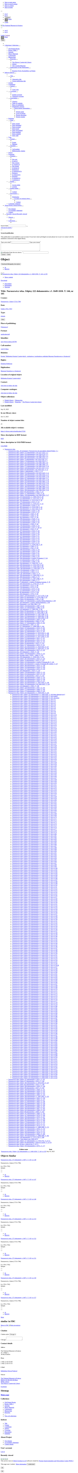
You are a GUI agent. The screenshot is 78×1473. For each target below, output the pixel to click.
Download (4, 280)
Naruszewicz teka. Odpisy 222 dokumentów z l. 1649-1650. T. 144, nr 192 (34, 1026)
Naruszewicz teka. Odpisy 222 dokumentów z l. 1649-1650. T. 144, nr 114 (34, 892)
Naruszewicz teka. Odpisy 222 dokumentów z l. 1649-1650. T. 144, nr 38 (34, 762)
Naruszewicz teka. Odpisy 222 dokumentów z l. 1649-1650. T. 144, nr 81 (34, 836)
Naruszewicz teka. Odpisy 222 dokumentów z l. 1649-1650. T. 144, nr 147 (34, 948)
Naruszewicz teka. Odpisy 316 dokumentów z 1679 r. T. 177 (26, 1146)
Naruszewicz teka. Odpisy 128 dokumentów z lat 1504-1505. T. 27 (28, 495)
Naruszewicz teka (10, 449)
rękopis (3, 316)
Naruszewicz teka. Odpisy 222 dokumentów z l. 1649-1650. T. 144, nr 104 (34, 875)
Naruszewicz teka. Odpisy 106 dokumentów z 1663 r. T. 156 (26, 1098)
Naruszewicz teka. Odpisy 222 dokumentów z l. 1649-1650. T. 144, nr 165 (34, 980)
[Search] (27, 226)
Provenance (14, 193)
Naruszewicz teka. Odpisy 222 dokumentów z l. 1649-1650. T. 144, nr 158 (34, 969)
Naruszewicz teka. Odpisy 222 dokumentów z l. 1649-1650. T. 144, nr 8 (34, 711)
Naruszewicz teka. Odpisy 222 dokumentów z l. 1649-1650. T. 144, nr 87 (34, 846)
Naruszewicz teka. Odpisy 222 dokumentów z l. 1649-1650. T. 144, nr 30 (34, 749)
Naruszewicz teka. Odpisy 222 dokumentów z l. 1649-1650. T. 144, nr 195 (34, 1032)
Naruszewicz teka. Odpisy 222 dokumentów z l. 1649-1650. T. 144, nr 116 (34, 895)
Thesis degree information (22, 108)
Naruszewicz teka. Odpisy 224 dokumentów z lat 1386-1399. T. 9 (28, 464)
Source (10, 152)
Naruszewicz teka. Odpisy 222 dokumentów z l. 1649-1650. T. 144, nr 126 (34, 912)
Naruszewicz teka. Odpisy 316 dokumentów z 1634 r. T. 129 (26, 667)
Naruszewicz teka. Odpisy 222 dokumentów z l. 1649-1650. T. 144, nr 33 (34, 754)
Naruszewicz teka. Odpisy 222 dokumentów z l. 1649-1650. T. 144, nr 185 (34, 1015)
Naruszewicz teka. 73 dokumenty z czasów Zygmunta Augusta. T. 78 (29, 582)
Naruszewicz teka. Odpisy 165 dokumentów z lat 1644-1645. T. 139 (29, 684)
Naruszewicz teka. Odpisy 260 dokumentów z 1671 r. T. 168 (26, 1118)
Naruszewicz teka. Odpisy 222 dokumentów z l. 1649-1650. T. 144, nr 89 (34, 849)
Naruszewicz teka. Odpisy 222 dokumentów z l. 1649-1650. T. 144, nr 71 (34, 819)
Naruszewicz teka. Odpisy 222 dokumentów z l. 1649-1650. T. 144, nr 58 (34, 796)
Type (9, 137)
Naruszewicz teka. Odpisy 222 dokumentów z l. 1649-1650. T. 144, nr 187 (34, 1018)
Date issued (15, 129)
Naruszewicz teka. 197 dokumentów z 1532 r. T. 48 (23, 531)
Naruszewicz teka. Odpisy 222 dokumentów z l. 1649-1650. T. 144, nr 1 (34, 699)
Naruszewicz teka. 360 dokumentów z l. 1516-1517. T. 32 (25, 504)
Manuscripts (12, 57)
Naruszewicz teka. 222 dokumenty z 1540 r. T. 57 (23, 546)
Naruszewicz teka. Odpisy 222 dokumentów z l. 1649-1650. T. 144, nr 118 (34, 899)
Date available (16, 134)
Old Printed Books (14, 48)
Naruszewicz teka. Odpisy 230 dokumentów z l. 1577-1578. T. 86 (28, 595)
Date (12, 120)
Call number (16, 149)
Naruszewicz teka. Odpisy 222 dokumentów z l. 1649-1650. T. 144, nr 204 (34, 1047)
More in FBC (5, 1325)
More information (21, 1464)
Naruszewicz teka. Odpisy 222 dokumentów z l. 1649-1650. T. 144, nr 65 (34, 808)
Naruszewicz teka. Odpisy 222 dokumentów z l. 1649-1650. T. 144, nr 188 (34, 1020)
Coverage (13, 91)
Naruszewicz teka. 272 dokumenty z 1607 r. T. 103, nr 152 (18, 1238)
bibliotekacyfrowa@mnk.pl (9, 1371)
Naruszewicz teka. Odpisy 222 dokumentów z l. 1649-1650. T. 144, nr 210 (34, 1057)
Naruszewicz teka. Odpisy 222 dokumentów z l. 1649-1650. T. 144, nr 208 (34, 1054)
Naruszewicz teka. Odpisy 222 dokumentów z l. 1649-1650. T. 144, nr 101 (34, 870)
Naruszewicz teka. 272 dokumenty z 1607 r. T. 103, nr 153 (18, 1219)
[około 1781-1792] (6, 309)
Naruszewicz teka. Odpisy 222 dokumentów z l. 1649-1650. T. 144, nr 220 (34, 1074)
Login (6, 22)
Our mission (12, 209)
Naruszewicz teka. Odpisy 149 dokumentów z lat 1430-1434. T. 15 (28, 475)
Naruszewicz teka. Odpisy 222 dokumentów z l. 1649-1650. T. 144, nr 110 (34, 885)
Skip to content (9, 6)
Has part (14, 159)
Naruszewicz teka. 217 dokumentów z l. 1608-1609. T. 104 (26, 626)
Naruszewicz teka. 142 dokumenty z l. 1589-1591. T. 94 (25, 609)
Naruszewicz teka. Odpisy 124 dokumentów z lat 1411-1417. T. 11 (28, 468)
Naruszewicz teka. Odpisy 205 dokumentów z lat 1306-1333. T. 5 (28, 458)
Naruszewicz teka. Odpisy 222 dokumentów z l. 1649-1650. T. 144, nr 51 (34, 785)
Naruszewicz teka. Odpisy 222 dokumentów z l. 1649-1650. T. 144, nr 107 (34, 880)
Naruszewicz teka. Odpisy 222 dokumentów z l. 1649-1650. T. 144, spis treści (35, 698)
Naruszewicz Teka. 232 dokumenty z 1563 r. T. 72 (23, 572)
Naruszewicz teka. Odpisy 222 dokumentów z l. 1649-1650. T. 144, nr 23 (34, 737)
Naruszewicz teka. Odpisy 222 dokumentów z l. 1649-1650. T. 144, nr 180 (34, 1006)
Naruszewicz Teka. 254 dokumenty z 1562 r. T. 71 (23, 570)
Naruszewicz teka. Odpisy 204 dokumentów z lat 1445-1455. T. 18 (28, 480)
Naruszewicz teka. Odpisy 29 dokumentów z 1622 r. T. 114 (26, 643)
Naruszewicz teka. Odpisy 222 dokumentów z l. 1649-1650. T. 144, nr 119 (34, 900)
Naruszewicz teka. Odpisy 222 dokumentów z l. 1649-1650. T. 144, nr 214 (34, 1064)
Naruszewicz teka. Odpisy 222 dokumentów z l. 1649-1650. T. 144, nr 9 (34, 713)
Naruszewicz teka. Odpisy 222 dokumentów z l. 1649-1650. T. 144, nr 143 (34, 941)
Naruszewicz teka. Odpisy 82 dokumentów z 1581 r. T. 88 (25, 599)
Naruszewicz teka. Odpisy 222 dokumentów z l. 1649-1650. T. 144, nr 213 (34, 1062)
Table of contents (17, 103)
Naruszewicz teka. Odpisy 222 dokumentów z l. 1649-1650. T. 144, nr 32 (34, 752)
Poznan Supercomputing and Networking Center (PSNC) (56, 1461)
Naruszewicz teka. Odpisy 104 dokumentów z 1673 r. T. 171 (26, 1124)
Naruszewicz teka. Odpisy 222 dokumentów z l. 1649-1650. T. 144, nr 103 (34, 873)
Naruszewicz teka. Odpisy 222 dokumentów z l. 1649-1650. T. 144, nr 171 (34, 991)
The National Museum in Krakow (11, 1378)
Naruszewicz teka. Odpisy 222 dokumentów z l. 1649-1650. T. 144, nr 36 (34, 759)
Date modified (16, 132)
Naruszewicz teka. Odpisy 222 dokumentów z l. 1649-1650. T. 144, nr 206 (34, 1050)
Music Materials (13, 54)
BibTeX (7, 269)
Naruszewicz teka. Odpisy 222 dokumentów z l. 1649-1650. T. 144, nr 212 (34, 1061)
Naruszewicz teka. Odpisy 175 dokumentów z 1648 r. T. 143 (26, 691)
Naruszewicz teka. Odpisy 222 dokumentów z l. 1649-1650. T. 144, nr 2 (34, 701)
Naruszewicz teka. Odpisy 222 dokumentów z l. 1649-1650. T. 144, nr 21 (34, 733)
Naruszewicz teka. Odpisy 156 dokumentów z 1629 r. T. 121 (26, 653)
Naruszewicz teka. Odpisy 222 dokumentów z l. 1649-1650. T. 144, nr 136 (34, 929)
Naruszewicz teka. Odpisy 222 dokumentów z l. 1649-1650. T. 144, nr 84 (34, 841)
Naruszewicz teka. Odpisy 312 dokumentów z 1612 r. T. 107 (26, 631)
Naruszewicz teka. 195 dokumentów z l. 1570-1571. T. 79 (25, 584)
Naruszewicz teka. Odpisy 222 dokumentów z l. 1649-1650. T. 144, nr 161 (34, 974)
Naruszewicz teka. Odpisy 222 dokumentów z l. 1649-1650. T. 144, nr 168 (34, 986)
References (15, 169)
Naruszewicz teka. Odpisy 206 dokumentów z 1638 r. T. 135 (26, 677)
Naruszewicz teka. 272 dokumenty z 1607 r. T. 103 (23, 624)
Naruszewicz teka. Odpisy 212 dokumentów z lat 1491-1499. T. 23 (28, 488)
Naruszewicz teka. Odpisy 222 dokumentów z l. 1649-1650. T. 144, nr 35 (34, 757)
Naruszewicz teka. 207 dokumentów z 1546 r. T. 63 (23, 556)
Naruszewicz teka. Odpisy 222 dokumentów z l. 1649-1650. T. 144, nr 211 (34, 1059)
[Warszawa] (4, 327)
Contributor (11, 84)
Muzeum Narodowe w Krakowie (11, 371)
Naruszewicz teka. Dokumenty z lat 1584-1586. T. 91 (24, 604)
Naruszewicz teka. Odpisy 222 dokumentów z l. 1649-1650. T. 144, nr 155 (34, 962)
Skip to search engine (11, 4)
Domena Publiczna (6, 363)
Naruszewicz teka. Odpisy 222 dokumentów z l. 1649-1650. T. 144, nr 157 (34, 967)
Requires (15, 176)
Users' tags (15, 89)
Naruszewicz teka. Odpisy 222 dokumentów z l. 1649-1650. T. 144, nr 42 (34, 769)
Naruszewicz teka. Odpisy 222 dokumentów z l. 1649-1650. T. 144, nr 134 (34, 926)
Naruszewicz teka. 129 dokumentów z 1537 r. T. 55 (23, 543)
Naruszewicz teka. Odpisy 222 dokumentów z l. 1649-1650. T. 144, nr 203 (34, 1045)
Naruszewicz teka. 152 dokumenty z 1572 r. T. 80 (23, 585)
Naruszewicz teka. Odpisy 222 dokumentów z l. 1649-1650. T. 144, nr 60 (34, 800)
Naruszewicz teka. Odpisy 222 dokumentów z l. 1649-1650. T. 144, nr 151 (34, 955)
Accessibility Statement (15, 210)
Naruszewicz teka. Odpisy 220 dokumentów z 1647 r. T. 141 (26, 687)
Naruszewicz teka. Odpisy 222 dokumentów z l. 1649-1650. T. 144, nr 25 (34, 740)
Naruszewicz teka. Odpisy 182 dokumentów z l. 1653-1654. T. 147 (28, 1083)
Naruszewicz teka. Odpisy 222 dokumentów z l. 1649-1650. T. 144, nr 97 (34, 863)
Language (11, 154)
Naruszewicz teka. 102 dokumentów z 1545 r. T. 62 (23, 555)
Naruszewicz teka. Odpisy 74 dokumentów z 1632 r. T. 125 (26, 660)
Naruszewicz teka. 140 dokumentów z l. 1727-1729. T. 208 (26, 1137)
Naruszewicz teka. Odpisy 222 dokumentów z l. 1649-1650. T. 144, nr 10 (34, 715)
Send (8, 254)
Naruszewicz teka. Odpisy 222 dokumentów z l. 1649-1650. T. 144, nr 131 (34, 921)
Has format (15, 166)
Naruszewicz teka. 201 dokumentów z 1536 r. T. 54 (23, 541)
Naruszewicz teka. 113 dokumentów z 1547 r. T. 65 (23, 560)
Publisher (11, 118)
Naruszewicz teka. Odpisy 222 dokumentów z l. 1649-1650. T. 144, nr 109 (34, 883)
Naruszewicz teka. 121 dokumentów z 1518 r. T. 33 (23, 505)
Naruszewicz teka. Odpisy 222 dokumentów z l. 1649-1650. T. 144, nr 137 (34, 931)
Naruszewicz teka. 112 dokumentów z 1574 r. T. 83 (23, 590)
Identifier (13, 146)
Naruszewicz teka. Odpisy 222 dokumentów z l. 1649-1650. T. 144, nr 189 (34, 1021)
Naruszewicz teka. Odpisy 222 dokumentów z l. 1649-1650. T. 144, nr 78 (34, 831)
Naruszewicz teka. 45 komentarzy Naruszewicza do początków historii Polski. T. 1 (33, 451)
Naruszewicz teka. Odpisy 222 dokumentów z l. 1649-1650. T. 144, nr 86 (34, 844)
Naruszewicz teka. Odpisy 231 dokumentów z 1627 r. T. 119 (26, 650)
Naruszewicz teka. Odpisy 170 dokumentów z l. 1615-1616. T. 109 (28, 635)
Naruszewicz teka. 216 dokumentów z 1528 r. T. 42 (23, 521)
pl (7, 14)
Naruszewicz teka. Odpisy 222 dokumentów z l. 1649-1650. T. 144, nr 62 (34, 803)
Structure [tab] (7, 287)
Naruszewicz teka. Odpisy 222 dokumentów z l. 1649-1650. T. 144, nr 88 (34, 848)
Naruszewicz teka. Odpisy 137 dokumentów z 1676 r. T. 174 (26, 1129)
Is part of (15, 161)
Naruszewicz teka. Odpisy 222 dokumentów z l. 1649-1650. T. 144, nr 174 (34, 996)
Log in (3, 1451)
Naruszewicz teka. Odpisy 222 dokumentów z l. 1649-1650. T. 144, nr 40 (34, 766)
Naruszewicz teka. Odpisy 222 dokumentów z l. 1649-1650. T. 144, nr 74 (34, 824)
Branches (13, 59)
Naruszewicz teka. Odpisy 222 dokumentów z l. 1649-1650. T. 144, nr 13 (34, 720)
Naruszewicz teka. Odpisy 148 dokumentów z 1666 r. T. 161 (26, 1107)
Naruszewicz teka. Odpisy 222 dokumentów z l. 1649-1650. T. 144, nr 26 (34, 742)
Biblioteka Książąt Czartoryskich (11, 378)
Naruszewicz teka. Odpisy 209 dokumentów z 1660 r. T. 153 (26, 1093)
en (5, 14)
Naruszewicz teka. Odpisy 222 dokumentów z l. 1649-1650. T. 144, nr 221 (34, 1076)
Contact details (9, 1444)
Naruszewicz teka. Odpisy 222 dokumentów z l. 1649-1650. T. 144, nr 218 (34, 1071)
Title (11, 76)
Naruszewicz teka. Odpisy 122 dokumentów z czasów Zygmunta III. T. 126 (31, 662)
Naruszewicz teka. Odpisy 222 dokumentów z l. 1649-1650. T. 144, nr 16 (34, 725)
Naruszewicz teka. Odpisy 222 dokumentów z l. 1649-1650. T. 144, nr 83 (34, 839)
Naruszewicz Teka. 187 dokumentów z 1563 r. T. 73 (24, 573)
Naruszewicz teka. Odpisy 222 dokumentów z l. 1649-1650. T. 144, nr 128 (34, 916)
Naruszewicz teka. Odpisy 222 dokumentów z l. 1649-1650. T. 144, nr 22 (34, 735)
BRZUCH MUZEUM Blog (9, 1380)
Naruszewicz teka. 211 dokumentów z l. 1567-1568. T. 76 (25, 578)
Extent (14, 142)
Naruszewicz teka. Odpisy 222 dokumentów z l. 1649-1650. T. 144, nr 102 (34, 871)
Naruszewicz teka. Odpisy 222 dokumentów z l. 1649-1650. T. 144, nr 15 (34, 723)
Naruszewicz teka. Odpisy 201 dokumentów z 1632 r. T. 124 (26, 659)
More (2, 1317)
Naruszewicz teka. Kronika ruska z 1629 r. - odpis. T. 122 (25, 655)
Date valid (15, 135)
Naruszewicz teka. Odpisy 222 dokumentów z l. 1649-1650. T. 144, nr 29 (34, 747)
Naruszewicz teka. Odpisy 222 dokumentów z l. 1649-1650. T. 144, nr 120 (34, 902)
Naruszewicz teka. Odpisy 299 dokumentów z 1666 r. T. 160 (26, 1105)
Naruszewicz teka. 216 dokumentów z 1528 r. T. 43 (23, 522)
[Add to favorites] (1, 1209)
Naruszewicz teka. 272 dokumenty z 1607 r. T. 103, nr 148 (18, 1160)
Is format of (15, 168)
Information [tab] (8, 285)
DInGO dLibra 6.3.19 (19, 1461)
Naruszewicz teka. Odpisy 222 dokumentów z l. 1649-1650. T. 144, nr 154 (34, 960)
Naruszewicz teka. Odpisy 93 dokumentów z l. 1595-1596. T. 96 (27, 613)
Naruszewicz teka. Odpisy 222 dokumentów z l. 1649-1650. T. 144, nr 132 (34, 923)
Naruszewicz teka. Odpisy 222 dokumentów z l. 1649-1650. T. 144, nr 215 (34, 1066)
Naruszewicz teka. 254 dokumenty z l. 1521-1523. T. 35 (25, 509)
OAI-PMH (4, 446)
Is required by (16, 178)
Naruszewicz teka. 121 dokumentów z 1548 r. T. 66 (23, 561)
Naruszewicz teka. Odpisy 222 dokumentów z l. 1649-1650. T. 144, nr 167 (34, 984)
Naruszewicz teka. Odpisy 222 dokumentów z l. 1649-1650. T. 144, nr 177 (34, 1001)
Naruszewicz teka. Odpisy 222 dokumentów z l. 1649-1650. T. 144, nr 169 (34, 987)
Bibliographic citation (18, 151)
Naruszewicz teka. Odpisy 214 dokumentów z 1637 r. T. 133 (26, 674)
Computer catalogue (14, 204)
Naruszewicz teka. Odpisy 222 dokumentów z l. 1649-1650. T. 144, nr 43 (34, 771)
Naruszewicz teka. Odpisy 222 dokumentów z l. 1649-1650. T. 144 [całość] (35, 696)
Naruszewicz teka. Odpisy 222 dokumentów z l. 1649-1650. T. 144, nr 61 (34, 802)
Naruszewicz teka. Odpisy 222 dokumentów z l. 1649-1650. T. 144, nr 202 (34, 1043)
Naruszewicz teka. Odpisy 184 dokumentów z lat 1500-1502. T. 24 (28, 490)
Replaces (15, 173)
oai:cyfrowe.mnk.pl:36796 (9, 341)
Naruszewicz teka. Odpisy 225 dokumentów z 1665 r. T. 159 (26, 1103)
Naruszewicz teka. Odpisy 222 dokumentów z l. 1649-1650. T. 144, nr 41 (34, 768)
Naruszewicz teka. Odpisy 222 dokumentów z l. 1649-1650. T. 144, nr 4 (34, 705)
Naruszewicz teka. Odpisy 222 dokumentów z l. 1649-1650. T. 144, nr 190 (34, 1023)
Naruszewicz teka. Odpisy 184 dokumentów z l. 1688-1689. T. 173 (28, 1127)
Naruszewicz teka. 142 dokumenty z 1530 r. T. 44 (23, 524)
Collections (8, 45)
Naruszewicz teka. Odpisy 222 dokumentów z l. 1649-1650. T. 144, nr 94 (34, 858)
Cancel (3, 254)
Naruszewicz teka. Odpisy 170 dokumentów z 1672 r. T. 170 (26, 1122)
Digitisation (15, 197)
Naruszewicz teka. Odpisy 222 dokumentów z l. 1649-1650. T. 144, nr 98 (34, 865)
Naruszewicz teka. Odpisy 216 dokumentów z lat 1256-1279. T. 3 (28, 454)
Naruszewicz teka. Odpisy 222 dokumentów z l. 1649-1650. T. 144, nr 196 (34, 1033)
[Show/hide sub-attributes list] (9, 76)
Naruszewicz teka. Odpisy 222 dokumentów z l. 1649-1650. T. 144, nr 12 (34, 718)
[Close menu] (1, 27)
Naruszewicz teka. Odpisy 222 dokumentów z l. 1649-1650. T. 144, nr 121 (34, 904)
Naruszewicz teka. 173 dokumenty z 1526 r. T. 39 (23, 515)
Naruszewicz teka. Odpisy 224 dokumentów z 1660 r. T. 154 (26, 1095)
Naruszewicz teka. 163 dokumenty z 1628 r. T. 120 (23, 652)
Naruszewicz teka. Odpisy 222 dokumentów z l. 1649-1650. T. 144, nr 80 (34, 834)
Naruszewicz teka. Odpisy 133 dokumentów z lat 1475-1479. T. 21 (28, 485)
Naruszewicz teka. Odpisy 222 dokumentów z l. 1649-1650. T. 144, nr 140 (34, 936)
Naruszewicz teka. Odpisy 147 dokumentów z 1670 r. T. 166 (26, 1115)
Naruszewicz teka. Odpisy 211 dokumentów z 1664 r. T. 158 (26, 1101)
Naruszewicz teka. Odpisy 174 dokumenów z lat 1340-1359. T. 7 (28, 461)
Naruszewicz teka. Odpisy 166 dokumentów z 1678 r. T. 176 (26, 1132)
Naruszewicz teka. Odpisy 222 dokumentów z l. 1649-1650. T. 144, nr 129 (34, 917)
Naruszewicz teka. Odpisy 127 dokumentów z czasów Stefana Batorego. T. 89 (32, 601)
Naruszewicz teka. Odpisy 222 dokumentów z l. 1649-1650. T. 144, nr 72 (34, 820)
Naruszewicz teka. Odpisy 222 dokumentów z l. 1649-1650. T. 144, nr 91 (34, 853)
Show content (9, 277)
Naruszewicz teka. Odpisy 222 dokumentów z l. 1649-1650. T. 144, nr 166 (34, 982)
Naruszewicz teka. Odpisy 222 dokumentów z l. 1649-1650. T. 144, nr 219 (34, 1072)
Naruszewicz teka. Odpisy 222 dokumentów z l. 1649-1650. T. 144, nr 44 (34, 773)
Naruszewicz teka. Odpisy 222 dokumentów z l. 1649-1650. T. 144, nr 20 (34, 732)
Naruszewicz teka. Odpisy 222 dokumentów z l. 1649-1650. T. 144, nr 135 (34, 928)
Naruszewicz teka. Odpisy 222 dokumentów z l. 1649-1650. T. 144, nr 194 (34, 1030)
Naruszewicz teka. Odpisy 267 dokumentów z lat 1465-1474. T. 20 (28, 483)
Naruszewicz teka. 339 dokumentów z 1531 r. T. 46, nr (24, 527)
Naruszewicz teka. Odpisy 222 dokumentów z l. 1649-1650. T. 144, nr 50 (34, 783)
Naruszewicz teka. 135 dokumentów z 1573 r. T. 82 (23, 589)
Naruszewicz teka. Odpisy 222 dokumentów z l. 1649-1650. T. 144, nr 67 (34, 812)
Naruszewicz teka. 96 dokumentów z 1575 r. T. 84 (23, 592)
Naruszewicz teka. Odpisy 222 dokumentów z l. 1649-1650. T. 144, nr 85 (34, 842)
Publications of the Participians (19, 67)
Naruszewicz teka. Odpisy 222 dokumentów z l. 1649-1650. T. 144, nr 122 (34, 906)
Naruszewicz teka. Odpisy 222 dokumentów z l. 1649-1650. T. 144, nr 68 (34, 814)
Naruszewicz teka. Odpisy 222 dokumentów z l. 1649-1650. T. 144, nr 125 (34, 911)
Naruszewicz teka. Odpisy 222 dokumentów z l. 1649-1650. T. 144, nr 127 (34, 914)
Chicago (3, 1340)
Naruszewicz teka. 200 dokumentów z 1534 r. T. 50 (23, 534)
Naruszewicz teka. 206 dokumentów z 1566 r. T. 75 (23, 577)
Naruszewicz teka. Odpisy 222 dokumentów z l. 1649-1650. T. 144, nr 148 (34, 950)
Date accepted (16, 127)
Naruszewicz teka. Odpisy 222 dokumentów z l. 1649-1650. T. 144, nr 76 (34, 827)
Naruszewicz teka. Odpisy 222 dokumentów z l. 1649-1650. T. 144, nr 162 (34, 975)
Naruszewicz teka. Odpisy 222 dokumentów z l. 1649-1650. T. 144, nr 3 (34, 703)
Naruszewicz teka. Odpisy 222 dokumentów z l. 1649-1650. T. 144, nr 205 (34, 1049)
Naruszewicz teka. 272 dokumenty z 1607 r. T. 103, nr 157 (18, 1297)
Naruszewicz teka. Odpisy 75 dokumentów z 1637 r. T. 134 (26, 676)
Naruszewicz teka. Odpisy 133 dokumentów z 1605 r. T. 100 (26, 619)
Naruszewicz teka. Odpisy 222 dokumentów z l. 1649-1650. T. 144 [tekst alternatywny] (38, 694)
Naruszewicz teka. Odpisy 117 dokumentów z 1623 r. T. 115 (26, 645)
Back (3, 40)
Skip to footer (9, 7)
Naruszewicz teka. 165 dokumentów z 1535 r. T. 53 (23, 539)
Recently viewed (11, 214)
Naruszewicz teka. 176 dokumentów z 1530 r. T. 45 (23, 526)
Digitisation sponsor (18, 106)
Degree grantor (20, 117)
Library (14, 64)
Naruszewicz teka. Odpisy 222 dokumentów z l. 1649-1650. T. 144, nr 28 (34, 745)
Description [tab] (8, 283)
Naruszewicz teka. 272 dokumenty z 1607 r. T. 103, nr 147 (18, 1179)
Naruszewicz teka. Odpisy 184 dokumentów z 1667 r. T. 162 (26, 1108)
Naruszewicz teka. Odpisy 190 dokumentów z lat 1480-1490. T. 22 (28, 486)
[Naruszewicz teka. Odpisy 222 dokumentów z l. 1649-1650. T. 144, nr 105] (24, 274)
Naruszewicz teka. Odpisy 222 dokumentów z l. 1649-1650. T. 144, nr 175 (34, 997)
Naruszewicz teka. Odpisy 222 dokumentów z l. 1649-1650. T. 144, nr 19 (34, 730)
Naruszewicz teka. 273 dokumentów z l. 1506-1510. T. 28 (25, 497)
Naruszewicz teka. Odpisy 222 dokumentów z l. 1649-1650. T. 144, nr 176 (34, 999)
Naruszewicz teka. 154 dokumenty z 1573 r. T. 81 (23, 587)
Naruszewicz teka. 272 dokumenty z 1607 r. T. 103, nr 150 (18, 1278)
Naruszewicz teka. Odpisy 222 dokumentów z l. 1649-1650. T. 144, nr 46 (34, 776)
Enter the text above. (16, 252)
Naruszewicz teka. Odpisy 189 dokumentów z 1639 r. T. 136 (26, 679)
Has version (15, 163)
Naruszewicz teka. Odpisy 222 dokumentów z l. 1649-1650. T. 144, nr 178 (34, 1003)
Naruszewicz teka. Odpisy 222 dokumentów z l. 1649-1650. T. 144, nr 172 (34, 992)
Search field (4, 226)
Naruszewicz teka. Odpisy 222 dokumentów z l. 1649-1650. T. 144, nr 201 (34, 1042)
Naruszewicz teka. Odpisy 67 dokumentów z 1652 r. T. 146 (26, 1081)
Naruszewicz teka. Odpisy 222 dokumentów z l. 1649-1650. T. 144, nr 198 (34, 1037)
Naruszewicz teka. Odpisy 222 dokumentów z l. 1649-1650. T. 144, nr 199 (34, 1038)
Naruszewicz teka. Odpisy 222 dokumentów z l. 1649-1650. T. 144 (28, 693)
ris (5, 267)
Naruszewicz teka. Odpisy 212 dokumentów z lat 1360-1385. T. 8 (28, 463)
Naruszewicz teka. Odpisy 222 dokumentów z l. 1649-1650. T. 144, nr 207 (34, 1052)
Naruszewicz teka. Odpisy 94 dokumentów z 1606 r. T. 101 (26, 621)
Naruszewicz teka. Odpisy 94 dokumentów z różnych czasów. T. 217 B (29, 1142)
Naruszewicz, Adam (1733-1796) (11, 301)
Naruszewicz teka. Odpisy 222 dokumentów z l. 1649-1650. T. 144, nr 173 (34, 994)
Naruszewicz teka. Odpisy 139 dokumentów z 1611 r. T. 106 (26, 630)
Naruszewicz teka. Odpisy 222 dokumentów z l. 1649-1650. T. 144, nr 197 (34, 1035)
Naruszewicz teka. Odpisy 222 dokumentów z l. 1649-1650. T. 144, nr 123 (34, 907)
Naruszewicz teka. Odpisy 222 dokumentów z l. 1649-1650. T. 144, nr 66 (34, 810)
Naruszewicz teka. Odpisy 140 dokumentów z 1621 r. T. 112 (26, 640)
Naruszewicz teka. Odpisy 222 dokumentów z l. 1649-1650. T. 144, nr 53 (34, 788)
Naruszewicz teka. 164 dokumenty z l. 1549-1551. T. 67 (25, 563)
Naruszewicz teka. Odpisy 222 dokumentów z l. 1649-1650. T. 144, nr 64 (34, 807)
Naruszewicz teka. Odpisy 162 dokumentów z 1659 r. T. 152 (26, 1091)
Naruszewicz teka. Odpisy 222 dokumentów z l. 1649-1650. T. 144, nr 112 (34, 888)
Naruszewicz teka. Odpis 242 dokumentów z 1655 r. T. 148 (26, 1084)
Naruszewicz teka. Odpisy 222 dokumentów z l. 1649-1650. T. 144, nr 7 (34, 710)
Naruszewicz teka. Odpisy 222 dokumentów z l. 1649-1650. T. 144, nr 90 (34, 851)
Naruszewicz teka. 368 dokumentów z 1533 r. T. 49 (23, 532)
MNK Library (5, 1382)
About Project (9, 205)
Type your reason (35, 242)
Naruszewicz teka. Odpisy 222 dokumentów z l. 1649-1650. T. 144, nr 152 (34, 957)
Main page (5, 1395)
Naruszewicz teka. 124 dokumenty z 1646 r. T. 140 (23, 686)
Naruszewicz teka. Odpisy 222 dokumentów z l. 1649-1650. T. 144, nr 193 (34, 1028)
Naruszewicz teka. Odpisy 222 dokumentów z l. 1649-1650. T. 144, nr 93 (34, 856)
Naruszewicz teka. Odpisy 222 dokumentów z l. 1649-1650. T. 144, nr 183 (34, 1011)
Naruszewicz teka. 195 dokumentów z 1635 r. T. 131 (24, 670)
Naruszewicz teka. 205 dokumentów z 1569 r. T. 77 (23, 580)
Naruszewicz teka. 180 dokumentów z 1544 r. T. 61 (23, 553)
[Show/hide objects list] (9, 59)
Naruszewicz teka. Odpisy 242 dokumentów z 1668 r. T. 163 (26, 1110)
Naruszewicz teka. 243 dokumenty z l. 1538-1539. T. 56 (25, 544)
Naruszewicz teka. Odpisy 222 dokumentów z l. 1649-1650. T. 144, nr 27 (34, 744)
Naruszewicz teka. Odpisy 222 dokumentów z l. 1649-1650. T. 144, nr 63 (34, 805)
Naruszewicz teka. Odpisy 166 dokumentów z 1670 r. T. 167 (26, 1117)
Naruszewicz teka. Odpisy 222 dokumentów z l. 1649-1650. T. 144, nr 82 (34, 837)
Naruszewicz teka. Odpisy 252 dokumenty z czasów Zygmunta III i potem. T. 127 (33, 664)
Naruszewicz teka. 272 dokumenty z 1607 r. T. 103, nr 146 (18, 1199)
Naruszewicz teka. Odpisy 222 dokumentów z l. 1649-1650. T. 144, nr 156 (34, 963)
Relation (13, 156)
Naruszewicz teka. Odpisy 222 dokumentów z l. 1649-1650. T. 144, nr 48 (34, 779)
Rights (12, 181)
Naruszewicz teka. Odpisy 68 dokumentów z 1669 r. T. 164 (26, 1112)
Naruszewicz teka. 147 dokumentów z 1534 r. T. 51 (23, 536)
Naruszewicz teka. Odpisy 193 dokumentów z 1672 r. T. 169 (26, 1120)
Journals (10, 52)
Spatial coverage (17, 94)
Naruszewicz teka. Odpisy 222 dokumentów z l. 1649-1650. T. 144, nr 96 (34, 861)
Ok (2, 1467)
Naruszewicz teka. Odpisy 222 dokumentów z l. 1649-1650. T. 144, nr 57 (34, 795)
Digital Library (9, 400)
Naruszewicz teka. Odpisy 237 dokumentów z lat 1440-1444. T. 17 (28, 478)
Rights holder (14, 188)
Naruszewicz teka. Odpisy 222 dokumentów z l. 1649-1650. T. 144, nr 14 (34, 722)
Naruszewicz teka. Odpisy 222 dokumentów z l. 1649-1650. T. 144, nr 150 (34, 953)
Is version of (16, 164)
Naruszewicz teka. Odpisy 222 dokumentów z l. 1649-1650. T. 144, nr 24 (34, 739)
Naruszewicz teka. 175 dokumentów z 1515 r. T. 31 (23, 502)
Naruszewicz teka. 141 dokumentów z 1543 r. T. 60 (23, 551)
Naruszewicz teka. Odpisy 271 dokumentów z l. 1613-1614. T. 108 (28, 633)
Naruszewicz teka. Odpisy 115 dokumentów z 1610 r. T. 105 (26, 628)
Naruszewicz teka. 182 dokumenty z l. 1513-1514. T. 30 (25, 500)
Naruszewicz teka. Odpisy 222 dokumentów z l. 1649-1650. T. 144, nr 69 (34, 815)
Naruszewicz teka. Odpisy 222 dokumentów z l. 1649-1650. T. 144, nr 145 (34, 945)
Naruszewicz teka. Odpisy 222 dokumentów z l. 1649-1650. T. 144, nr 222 (34, 1078)
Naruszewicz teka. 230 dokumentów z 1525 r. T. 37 (23, 512)
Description (14, 98)
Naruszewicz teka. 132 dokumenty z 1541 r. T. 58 (23, 548)
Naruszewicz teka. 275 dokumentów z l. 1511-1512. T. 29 (25, 498)
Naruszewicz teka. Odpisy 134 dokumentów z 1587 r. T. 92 (26, 606)
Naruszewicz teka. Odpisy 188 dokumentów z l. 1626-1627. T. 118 (28, 648)
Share (10, 19)
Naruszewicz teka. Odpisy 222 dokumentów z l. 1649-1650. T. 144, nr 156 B (35, 965)
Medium (14, 144)
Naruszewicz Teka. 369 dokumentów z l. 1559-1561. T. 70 (26, 568)
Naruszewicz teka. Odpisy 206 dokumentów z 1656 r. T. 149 (26, 1086)
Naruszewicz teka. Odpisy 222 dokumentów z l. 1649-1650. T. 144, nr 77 (34, 829)
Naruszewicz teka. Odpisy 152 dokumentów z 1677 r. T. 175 (26, 1130)
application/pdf (5, 334)
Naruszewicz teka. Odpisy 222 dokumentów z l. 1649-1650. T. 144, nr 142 (34, 940)
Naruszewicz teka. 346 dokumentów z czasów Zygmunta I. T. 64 (28, 558)
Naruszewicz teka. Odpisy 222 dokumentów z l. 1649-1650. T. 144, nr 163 (34, 977)
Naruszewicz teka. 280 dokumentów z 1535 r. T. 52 (23, 538)
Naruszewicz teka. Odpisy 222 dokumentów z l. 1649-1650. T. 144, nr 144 (34, 943)
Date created (16, 123)
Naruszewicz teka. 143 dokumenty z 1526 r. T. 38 (23, 514)
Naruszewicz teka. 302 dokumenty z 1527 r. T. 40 (23, 517)
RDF (2, 438)
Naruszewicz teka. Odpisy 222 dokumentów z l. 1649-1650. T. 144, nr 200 (34, 1040)
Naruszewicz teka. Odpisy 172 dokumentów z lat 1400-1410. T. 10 (28, 466)
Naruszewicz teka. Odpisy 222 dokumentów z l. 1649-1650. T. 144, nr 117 (34, 897)
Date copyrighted (17, 130)
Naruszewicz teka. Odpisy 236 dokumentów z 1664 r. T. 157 (26, 1100)
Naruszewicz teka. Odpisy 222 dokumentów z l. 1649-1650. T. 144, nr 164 (34, 979)
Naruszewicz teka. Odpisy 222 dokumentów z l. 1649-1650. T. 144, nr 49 (34, 781)
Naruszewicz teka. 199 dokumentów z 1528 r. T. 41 (23, 519)
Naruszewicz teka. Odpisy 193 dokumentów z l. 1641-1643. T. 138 (28, 682)
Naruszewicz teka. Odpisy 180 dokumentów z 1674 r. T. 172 (26, 1125)
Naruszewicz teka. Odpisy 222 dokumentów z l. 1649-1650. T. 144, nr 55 (34, 791)
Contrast (7, 17)
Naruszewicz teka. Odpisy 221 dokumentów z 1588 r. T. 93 (26, 607)
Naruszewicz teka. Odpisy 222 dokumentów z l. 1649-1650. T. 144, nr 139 (34, 934)
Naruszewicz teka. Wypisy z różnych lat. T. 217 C (23, 1144)
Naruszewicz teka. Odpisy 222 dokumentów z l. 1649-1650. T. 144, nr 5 (34, 706)
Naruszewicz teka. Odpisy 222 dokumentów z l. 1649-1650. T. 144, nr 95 (34, 860)
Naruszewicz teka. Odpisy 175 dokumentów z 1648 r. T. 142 (26, 689)
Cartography (12, 55)
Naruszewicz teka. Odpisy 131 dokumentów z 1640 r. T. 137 (26, 681)
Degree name (20, 112)
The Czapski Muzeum (18, 66)
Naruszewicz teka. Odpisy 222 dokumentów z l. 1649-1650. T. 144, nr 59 (34, 798)
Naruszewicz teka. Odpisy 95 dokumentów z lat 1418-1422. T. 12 (28, 469)
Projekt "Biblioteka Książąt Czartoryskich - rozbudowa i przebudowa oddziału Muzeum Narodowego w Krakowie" (35, 356)
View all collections (10, 1416)
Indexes (7, 72)
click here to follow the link (9, 385)
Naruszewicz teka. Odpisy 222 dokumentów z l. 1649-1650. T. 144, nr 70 (34, 817)
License (14, 186)
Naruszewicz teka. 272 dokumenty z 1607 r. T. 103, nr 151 (18, 1258)
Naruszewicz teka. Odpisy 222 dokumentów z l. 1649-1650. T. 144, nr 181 (34, 1008)
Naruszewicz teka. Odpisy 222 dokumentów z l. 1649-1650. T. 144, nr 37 (34, 761)
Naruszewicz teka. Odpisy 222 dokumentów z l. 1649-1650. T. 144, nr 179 (34, 1004)
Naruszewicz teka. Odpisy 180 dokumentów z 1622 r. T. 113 (26, 641)
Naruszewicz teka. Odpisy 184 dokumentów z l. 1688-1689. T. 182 (28, 1135)
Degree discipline (21, 115)
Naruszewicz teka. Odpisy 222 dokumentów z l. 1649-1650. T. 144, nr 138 (34, 933)
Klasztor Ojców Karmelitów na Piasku (23, 71)
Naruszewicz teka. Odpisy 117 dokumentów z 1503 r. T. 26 (26, 493)
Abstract (14, 101)
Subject (12, 86)
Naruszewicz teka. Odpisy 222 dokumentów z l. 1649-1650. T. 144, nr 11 (34, 716)
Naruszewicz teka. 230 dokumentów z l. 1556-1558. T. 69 (25, 567)
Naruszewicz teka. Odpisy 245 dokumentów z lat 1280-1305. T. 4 (28, 456)
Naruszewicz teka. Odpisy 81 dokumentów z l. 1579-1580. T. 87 (27, 597)
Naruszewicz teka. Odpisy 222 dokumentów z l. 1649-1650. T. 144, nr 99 (34, 866)
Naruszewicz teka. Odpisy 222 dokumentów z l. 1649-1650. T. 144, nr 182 (34, 1009)
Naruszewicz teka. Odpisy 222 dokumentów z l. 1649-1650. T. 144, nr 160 (34, 972)
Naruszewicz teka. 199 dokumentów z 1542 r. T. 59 (23, 549)
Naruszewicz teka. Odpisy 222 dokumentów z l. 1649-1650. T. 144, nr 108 (34, 882)
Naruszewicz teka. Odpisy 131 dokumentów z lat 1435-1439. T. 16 (28, 476)
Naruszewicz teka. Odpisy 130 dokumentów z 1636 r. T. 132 (26, 672)
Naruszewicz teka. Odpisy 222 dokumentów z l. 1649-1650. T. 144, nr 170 (34, 989)
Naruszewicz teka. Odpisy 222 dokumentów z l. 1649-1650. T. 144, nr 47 (34, 778)
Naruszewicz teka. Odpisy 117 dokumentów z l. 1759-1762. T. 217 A (29, 1141)
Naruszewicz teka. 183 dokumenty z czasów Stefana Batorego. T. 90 (29, 602)
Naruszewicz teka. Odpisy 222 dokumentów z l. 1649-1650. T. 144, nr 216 (34, 1067)
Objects (10, 217)
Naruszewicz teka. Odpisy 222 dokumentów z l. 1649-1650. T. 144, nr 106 (34, 878)
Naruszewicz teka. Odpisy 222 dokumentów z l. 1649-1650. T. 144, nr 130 (34, 919)
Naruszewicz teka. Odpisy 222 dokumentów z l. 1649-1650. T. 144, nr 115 (34, 894)
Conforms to (16, 180)
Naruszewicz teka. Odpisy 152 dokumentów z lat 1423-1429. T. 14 (28, 473)
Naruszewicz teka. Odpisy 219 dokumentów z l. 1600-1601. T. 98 (28, 616)
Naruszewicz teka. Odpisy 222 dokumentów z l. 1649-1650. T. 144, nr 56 (34, 793)
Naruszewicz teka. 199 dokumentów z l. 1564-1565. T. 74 (25, 575)
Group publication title (19, 81)
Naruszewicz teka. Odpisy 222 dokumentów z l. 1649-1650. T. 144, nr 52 (34, 786)
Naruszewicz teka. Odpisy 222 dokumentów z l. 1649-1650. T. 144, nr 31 (34, 750)
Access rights (16, 185)
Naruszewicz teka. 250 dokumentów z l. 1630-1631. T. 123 (26, 657)
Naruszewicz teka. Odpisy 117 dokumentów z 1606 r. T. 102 (26, 623)
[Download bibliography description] (1, 1191)
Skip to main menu (10, 2)
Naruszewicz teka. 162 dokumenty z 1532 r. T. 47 (23, 529)
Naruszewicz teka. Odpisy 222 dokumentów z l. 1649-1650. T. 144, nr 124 (34, 909)
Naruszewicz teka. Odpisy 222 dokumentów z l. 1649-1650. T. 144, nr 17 (34, 727)
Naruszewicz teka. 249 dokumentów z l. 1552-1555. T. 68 (25, 565)
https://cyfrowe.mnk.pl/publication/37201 (13, 431)
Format (12, 139)
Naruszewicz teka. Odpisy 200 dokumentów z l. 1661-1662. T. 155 (28, 1096)
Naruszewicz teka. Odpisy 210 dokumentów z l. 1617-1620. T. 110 (28, 636)
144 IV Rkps (5, 349)
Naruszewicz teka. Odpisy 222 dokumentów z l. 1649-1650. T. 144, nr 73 (34, 822)
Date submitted (16, 125)
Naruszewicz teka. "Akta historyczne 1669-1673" (23, 1139)
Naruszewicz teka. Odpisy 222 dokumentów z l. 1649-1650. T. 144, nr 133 (34, 924)
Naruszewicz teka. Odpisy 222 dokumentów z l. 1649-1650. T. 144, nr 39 (34, 764)
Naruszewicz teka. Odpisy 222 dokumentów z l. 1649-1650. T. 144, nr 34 (34, 756)
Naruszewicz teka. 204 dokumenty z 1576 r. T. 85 (23, 594)
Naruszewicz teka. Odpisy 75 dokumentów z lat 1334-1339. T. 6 (27, 459)
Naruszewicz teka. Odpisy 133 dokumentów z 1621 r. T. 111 (26, 638)
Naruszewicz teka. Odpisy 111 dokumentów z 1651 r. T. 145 (26, 1079)
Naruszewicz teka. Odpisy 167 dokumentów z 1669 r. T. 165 (26, 1113)
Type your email (6, 242)
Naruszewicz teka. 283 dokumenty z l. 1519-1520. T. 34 (25, 507)
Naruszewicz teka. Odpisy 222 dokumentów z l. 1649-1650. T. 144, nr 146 (34, 946)
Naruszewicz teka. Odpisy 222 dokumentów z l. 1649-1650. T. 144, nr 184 (34, 1013)
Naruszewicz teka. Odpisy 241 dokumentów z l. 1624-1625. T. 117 (28, 647)
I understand (31, 1464)
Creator (10, 83)
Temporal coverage (18, 96)
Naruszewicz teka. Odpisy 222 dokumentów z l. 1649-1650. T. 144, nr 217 (34, 1069)
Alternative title (16, 79)
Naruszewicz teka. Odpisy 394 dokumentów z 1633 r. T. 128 (26, 665)
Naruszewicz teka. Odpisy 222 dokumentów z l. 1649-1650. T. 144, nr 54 (34, 790)
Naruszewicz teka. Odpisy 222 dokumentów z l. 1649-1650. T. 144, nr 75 (34, 825)
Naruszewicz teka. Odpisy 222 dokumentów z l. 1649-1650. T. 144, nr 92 (34, 854)
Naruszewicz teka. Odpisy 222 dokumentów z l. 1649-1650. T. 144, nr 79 (34, 832)
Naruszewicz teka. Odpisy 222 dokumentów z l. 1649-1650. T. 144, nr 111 (34, 887)
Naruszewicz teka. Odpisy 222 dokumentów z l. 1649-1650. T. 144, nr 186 (34, 1016)
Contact (14, 192)
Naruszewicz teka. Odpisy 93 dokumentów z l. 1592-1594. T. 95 (27, 611)
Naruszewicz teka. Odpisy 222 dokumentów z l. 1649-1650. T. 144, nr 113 (34, 890)
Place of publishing (18, 105)
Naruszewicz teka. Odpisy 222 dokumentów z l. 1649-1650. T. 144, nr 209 (34, 1055)
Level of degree (20, 113)
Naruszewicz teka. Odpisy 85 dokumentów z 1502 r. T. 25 (25, 492)
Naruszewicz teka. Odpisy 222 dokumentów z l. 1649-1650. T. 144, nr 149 (34, 952)
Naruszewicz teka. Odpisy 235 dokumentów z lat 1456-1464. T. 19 (28, 481)
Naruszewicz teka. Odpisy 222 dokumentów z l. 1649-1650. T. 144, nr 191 (34, 1025)
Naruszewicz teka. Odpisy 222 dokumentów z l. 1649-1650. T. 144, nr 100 (34, 868)
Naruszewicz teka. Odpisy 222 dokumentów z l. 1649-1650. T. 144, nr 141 (34, 938)
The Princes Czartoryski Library (21, 62)
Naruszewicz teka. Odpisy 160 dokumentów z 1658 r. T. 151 (26, 1089)
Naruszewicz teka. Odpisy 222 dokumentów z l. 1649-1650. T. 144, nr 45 (34, 774)
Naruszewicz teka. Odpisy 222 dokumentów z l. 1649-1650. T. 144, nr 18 (34, 728)
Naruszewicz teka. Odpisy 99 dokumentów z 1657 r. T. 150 (26, 1088)
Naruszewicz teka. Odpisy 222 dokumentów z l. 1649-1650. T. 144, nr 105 (34, 877)
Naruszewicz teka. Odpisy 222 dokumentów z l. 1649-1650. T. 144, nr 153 (34, 958)
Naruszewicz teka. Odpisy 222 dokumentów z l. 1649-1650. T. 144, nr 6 (34, 708)
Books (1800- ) (13, 50)
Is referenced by (17, 171)
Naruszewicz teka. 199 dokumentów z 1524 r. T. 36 (23, 510)
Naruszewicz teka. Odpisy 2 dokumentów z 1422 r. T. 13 (25, 471)
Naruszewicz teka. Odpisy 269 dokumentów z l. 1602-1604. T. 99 (28, 618)
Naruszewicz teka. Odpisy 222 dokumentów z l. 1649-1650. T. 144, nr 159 (34, 970)
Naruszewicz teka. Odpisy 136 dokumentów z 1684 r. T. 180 (26, 1134)
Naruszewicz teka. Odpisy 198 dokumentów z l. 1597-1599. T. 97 (28, 614)
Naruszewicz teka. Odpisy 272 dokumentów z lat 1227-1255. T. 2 (28, 452)
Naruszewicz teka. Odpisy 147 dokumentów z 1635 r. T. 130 (26, 669)
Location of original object (22, 198)
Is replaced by (16, 175)
